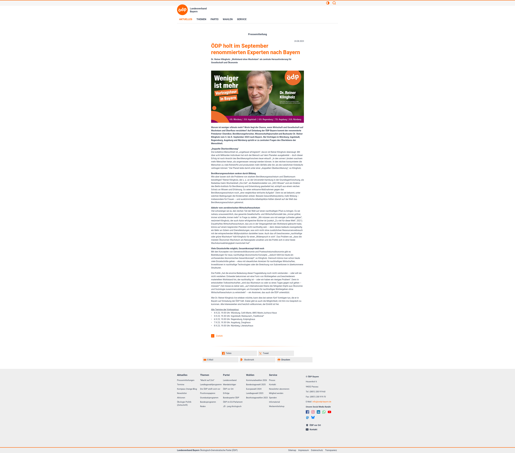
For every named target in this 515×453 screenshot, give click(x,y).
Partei (214, 19)
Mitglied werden (276, 393)
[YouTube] (329, 412)
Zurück (219, 336)
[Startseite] (182, 9)
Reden (203, 406)
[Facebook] (307, 412)
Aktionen (181, 397)
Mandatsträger (229, 384)
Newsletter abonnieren (279, 389)
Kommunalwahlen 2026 (256, 380)
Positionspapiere (207, 393)
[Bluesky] (313, 417)
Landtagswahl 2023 (254, 393)
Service (242, 19)
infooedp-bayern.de (321, 401)
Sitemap (292, 450)
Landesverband (229, 380)
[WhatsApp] (324, 412)
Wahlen (228, 19)
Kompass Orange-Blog (187, 389)
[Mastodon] (307, 417)
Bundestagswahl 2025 (256, 384)
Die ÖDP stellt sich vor (210, 389)
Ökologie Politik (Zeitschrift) (184, 403)
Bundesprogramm (208, 402)
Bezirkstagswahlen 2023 (257, 397)
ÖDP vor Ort (228, 389)
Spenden (273, 397)
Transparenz (331, 450)
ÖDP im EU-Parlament (232, 402)
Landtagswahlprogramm (211, 384)
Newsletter (182, 393)
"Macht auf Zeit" (207, 380)
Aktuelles (185, 19)
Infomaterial (274, 402)
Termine (180, 384)
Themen (201, 19)
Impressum (303, 450)
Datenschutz (317, 450)
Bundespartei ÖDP (231, 397)
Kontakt (272, 384)
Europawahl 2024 (253, 389)
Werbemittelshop (276, 406)
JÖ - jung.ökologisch (232, 406)
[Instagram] (313, 412)
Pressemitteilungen (185, 380)
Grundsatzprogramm (209, 397)
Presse (272, 380)
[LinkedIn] (318, 412)
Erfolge (226, 393)
